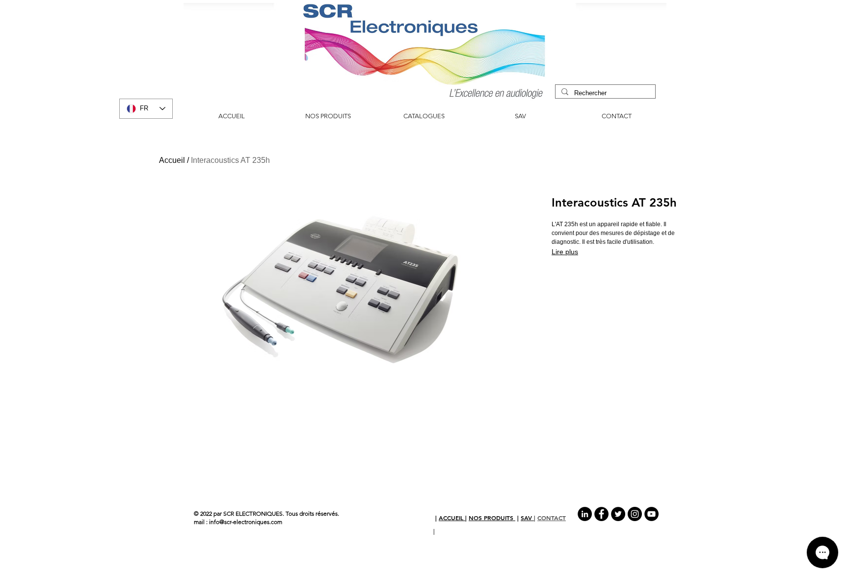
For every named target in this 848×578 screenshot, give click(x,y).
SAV (527, 518)
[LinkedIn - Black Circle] (585, 514)
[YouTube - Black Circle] (651, 514)
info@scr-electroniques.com (245, 521)
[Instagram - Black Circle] (635, 514)
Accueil (172, 160)
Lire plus (565, 252)
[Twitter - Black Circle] (618, 514)
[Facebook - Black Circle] (601, 514)
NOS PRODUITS (492, 518)
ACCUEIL (452, 518)
